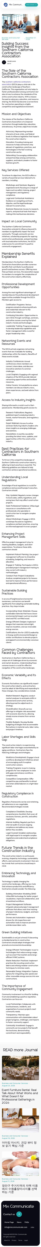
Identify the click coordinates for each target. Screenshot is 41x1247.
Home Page (9, 1222)
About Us (7, 1240)
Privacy (14, 1240)
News (19, 1222)
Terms (20, 1240)
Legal (26, 1240)
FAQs (27, 1222)
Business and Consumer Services (11, 38)
